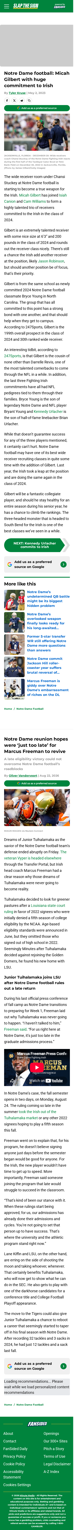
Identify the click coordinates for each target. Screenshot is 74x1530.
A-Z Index (51, 1471)
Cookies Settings (17, 1485)
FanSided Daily (15, 1449)
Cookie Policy (14, 1464)
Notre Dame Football (30, 708)
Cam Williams (34, 201)
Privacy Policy (14, 1456)
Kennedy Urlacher (48, 411)
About (8, 1433)
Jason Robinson (51, 261)
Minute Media (27, 1495)
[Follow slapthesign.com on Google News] (63, 564)
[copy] (29, 100)
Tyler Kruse (17, 93)
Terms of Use (54, 1456)
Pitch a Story (54, 1449)
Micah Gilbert (30, 195)
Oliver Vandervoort (23, 775)
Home (8, 708)
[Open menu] (6, 6)
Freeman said (15, 1029)
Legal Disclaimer (57, 1464)
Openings (51, 1433)
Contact (9, 1441)
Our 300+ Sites (55, 1441)
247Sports (12, 356)
